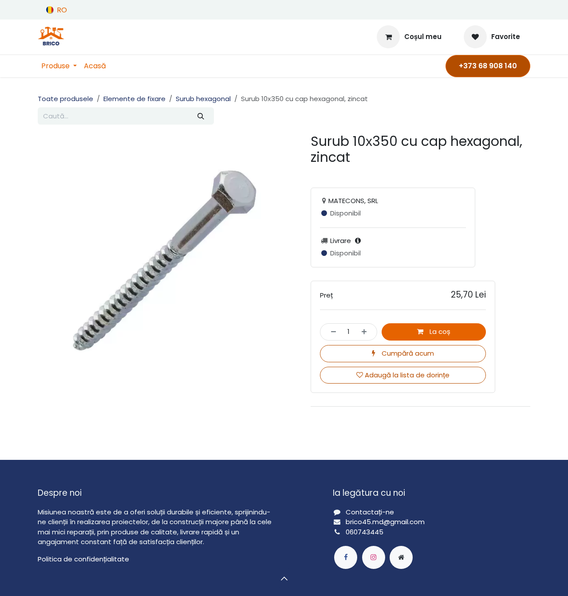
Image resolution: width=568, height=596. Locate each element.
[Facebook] (345, 557)
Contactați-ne (370, 512)
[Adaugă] (366, 332)
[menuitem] (59, 66)
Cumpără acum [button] (407, 353)
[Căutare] (200, 116)
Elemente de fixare (134, 98)
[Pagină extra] (401, 557)
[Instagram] (373, 557)
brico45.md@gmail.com (386, 521)
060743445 (364, 532)
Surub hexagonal (203, 98)
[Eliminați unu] (330, 332)
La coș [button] (439, 331)
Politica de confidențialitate (83, 559)
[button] (284, 578)
